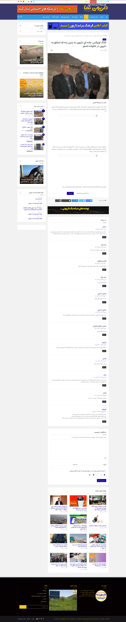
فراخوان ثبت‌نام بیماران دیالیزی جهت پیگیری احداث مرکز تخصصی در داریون (98, 546)
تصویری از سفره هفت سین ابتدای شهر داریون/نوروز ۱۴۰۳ (27, 121)
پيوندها (44, 591)
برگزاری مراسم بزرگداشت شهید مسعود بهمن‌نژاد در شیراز (60, 546)
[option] (31, 54)
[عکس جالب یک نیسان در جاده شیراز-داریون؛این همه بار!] (38, 147)
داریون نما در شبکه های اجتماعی (38, 596)
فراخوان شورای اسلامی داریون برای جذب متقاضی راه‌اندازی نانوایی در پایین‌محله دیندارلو (78, 565)
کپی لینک (70, 193)
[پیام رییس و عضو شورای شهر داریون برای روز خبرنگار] (78, 501)
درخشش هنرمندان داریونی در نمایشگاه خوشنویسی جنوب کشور (32, 180)
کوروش (104, 409)
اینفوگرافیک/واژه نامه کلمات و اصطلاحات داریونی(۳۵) (99, 565)
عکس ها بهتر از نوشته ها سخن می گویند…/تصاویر (27, 112)
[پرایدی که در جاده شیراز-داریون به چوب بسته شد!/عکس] (38, 137)
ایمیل (104, 464)
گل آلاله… (40, 62)
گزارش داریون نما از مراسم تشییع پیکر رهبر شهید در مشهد (59, 565)
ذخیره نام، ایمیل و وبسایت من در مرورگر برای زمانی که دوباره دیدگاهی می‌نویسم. (87, 471)
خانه (107, 17)
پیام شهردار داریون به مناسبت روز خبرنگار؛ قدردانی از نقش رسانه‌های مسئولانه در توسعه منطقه (59, 508)
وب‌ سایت (75, 464)
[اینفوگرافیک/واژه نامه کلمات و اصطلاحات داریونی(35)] (97, 557)
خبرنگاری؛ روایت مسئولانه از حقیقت (97, 526)
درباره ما (101, 17)
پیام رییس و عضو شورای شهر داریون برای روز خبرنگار (80, 509)
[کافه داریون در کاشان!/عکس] (38, 129)
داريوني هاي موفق (65, 17)
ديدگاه (81, 17)
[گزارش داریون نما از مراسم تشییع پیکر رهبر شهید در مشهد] (58, 557)
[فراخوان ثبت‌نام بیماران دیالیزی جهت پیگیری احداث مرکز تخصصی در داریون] (97, 538)
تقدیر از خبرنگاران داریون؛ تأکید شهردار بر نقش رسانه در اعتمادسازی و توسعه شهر (99, 508)
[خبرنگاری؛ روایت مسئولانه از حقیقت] (97, 519)
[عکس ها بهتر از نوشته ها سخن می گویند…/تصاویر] (38, 113)
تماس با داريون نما (94, 17)
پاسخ (104, 237)
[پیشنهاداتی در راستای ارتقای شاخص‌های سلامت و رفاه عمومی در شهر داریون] (78, 519)
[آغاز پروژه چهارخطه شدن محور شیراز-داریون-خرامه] (78, 538)
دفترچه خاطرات (55, 17)
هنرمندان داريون (46, 17)
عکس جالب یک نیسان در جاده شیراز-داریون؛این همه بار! (26, 146)
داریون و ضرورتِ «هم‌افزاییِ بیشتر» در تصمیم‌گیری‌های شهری (59, 526)
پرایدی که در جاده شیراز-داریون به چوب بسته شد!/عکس (26, 136)
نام (105, 458)
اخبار (86, 17)
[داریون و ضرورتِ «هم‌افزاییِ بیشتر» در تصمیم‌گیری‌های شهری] (58, 519)
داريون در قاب (75, 17)
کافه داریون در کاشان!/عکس (27, 128)
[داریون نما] (96, 8)
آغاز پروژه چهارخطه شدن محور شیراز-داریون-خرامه (79, 546)
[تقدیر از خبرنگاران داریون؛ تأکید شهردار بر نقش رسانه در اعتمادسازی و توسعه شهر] (97, 500)
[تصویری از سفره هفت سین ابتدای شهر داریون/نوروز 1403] (38, 121)
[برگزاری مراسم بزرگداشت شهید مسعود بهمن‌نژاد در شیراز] (58, 538)
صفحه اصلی (43, 602)
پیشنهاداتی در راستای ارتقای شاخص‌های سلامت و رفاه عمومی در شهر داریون (72, 2)
